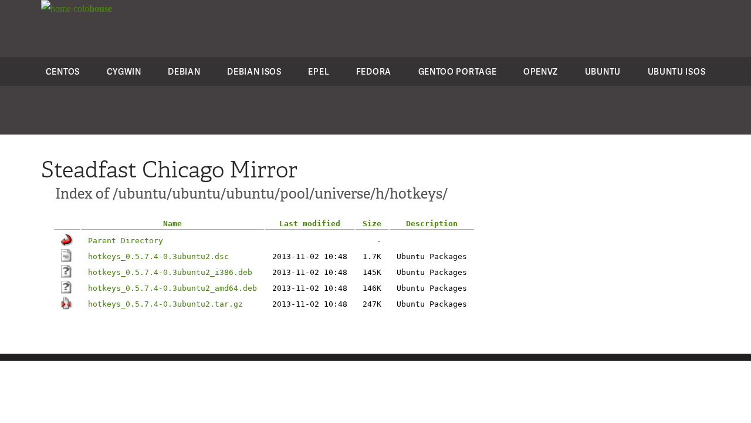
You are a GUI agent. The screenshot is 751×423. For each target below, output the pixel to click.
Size (372, 223)
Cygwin (124, 71)
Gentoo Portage (457, 71)
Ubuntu (603, 71)
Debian (184, 71)
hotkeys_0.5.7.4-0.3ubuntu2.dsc (158, 256)
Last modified (309, 223)
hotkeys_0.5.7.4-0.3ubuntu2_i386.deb (170, 272)
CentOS (63, 71)
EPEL (318, 71)
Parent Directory (125, 240)
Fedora (373, 71)
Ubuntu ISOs (677, 71)
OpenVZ (540, 71)
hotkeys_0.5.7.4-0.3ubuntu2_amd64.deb (172, 288)
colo (91, 9)
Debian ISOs (254, 71)
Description (432, 223)
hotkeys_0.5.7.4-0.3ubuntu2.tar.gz (165, 304)
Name (172, 223)
